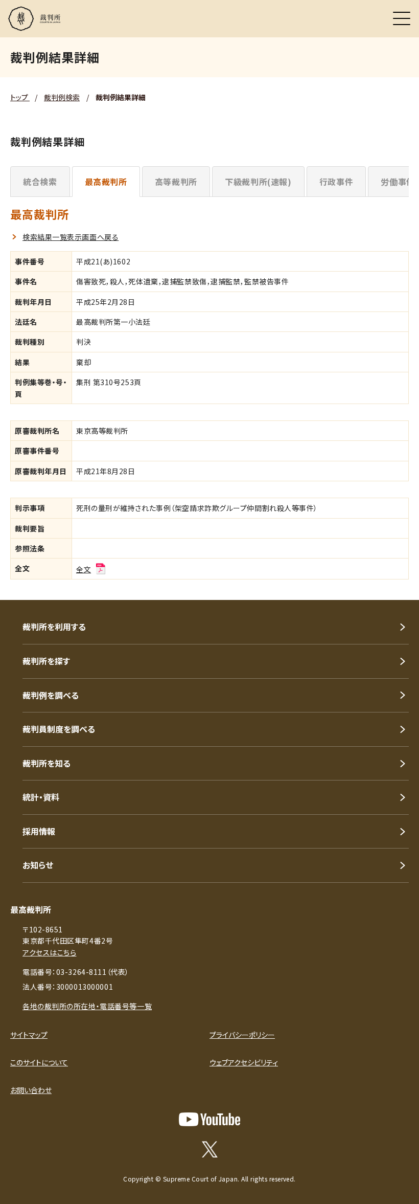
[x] (210, 1149)
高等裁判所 (176, 181)
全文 (83, 569)
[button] (397, 586)
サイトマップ (29, 1035)
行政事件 (336, 181)
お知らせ (37, 865)
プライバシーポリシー (242, 1035)
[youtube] (209, 1119)
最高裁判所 (106, 181)
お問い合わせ (31, 1090)
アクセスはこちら (49, 952)
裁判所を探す (46, 661)
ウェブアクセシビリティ (244, 1062)
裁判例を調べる (50, 695)
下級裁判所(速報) (258, 181)
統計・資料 (40, 797)
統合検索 (40, 181)
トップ (20, 97)
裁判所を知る (46, 763)
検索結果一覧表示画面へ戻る (70, 237)
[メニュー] (401, 18)
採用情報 (38, 831)
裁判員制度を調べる (58, 729)
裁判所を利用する (54, 626)
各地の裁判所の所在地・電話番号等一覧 (87, 1006)
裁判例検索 (62, 97)
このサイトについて (39, 1062)
